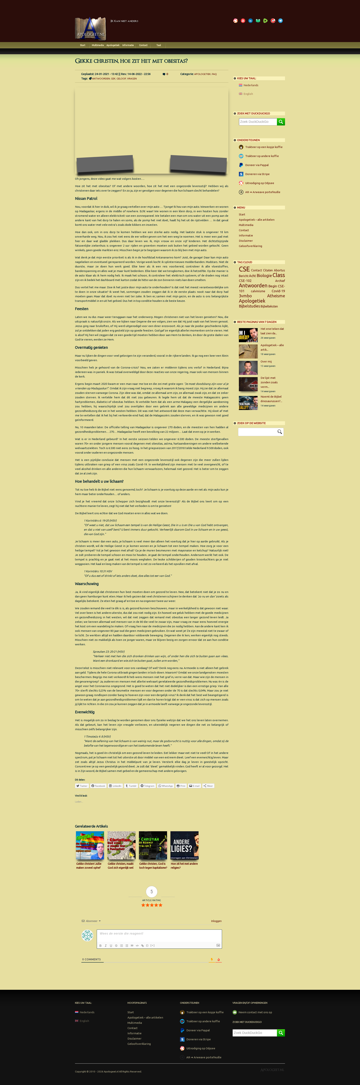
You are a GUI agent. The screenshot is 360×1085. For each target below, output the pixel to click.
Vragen (132, 78)
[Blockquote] (132, 945)
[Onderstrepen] (111, 945)
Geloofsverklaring (250, 246)
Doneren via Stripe (257, 174)
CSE (244, 269)
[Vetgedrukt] (100, 945)
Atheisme (276, 296)
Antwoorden (101, 78)
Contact (143, 45)
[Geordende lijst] (121, 945)
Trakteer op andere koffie (262, 156)
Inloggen (216, 921)
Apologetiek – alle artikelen (256, 219)
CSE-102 (245, 280)
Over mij (266, 361)
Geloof (121, 78)
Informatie (128, 45)
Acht (252, 276)
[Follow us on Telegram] (281, 22)
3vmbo (245, 296)
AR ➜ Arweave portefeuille (262, 192)
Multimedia (98, 45)
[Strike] (116, 945)
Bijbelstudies (249, 306)
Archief (280, 280)
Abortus (279, 270)
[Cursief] (105, 945)
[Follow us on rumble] (266, 22)
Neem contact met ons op (255, 1012)
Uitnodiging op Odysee (259, 183)
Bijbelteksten (269, 306)
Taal (158, 45)
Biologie (264, 275)
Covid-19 (278, 291)
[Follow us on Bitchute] (274, 22)
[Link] (142, 945)
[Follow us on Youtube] (244, 22)
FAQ (214, 74)
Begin (272, 286)
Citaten (268, 270)
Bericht (243, 276)
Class (278, 275)
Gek (113, 78)
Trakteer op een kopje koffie (264, 147)
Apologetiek (112, 45)
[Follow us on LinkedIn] (251, 22)
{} (147, 945)
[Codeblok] (137, 945)
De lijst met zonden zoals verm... (269, 382)
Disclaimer (246, 240)
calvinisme (258, 291)
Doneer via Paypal (257, 165)
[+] (153, 945)
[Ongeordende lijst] (126, 945)
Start (82, 45)
